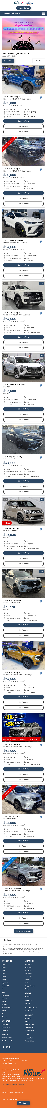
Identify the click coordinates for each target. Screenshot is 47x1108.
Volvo (4, 1011)
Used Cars (5, 1030)
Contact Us (28, 964)
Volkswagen (6, 1007)
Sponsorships (29, 1030)
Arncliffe (27, 970)
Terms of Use (29, 1041)
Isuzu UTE (5, 986)
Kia (3, 989)
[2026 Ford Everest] (23, 583)
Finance (27, 1003)
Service (27, 996)
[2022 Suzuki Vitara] (23, 799)
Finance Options (24, 8)
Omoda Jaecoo (7, 1014)
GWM (4, 976)
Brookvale (28, 976)
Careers (27, 1021)
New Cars (5, 1024)
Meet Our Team (30, 1024)
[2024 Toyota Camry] (23, 439)
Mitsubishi (5, 995)
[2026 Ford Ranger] (23, 151)
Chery (4, 970)
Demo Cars (6, 1027)
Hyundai (5, 983)
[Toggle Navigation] (43, 13)
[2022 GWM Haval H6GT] (23, 223)
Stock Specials (7, 1041)
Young (27, 989)
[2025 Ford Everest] (23, 871)
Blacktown (28, 973)
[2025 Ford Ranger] (23, 79)
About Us (28, 1018)
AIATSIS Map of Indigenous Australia (13, 1084)
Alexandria (28, 967)
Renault (4, 1001)
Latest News (29, 1027)
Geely (4, 979)
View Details (23, 132)
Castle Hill (28, 979)
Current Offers (7, 1038)
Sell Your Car (29, 1011)
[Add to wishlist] (41, 97)
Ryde (26, 983)
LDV (3, 992)
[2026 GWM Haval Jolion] (23, 367)
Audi (3, 964)
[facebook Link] (3, 1047)
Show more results (23, 931)
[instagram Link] (6, 1047)
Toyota (4, 1017)
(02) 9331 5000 (11, 1063)
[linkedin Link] (10, 1047)
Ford (3, 973)
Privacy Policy (29, 1038)
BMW (4, 967)
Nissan (4, 998)
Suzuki (4, 1004)
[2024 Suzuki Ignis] (23, 511)
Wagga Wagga (30, 986)
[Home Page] (23, 3)
